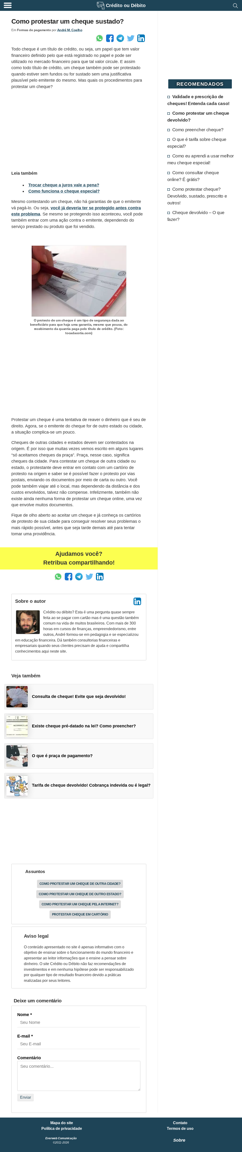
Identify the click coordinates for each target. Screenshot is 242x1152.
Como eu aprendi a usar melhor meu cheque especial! (200, 159)
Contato (180, 1123)
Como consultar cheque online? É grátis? (193, 176)
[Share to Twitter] (130, 38)
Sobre (179, 1140)
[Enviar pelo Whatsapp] (99, 38)
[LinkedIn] (137, 601)
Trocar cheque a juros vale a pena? (63, 185)
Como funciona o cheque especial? (64, 191)
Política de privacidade (61, 1129)
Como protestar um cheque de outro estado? (80, 894)
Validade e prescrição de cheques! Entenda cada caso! (198, 100)
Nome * (24, 1014)
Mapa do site (61, 1123)
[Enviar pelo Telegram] (120, 38)
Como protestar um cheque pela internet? (80, 904)
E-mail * (25, 1036)
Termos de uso (180, 1129)
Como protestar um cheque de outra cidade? (80, 884)
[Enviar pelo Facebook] (110, 38)
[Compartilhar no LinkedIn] (141, 38)
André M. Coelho (69, 30)
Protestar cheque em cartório (80, 914)
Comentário (29, 1057)
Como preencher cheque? (198, 129)
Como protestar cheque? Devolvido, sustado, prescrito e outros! (197, 195)
